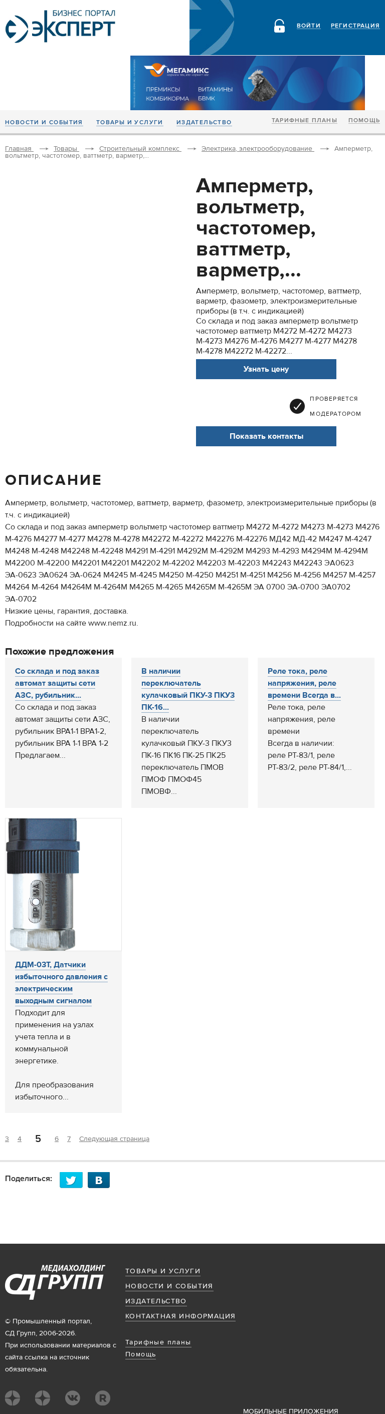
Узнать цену (266, 369)
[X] (74, 1180)
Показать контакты (266, 436)
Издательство (204, 122)
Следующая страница (114, 1139)
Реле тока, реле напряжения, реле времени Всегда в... (304, 683)
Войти (309, 26)
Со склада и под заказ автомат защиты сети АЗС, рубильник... (57, 683)
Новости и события (44, 122)
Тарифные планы (304, 121)
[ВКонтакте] (102, 1180)
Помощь (364, 121)
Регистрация (355, 26)
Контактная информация (180, 1316)
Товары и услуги (129, 122)
